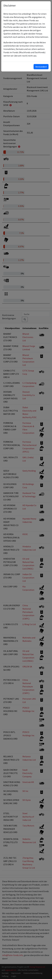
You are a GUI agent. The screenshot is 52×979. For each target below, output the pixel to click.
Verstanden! (41, 66)
